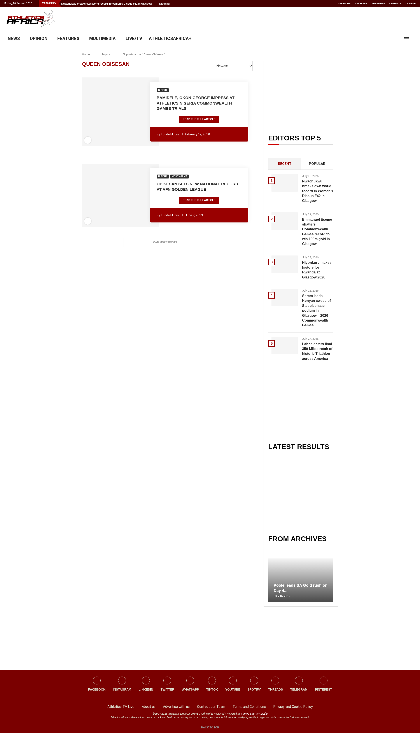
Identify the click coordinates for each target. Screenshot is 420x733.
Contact (395, 3)
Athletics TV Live (120, 707)
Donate (411, 3)
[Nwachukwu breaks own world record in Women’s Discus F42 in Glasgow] (284, 183)
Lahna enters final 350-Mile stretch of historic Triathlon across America (317, 351)
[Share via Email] (144, 112)
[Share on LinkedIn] (118, 112)
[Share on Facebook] (104, 112)
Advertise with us (176, 707)
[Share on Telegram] (130, 112)
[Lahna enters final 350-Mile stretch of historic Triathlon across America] (284, 345)
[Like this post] (97, 112)
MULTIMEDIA (102, 38)
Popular (317, 164)
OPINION (38, 38)
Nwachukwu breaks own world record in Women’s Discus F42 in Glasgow (106, 3)
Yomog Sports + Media (254, 713)
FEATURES (68, 38)
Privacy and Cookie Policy (293, 707)
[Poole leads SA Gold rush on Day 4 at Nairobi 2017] (300, 580)
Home (86, 54)
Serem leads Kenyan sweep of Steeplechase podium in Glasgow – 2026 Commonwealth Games (316, 310)
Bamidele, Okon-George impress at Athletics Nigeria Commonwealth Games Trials (195, 103)
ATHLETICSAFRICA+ (170, 38)
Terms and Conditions (249, 707)
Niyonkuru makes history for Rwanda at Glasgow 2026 (316, 270)
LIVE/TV (134, 38)
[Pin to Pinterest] (112, 112)
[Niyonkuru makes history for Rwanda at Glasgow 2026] (284, 264)
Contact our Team (211, 707)
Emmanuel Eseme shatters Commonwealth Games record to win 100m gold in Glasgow (317, 232)
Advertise (378, 3)
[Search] (413, 38)
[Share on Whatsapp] (124, 112)
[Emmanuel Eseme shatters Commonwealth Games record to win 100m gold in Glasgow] (284, 221)
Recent (284, 164)
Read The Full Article (199, 119)
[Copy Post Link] (136, 112)
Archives (361, 3)
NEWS (14, 38)
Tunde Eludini (170, 134)
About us (344, 3)
